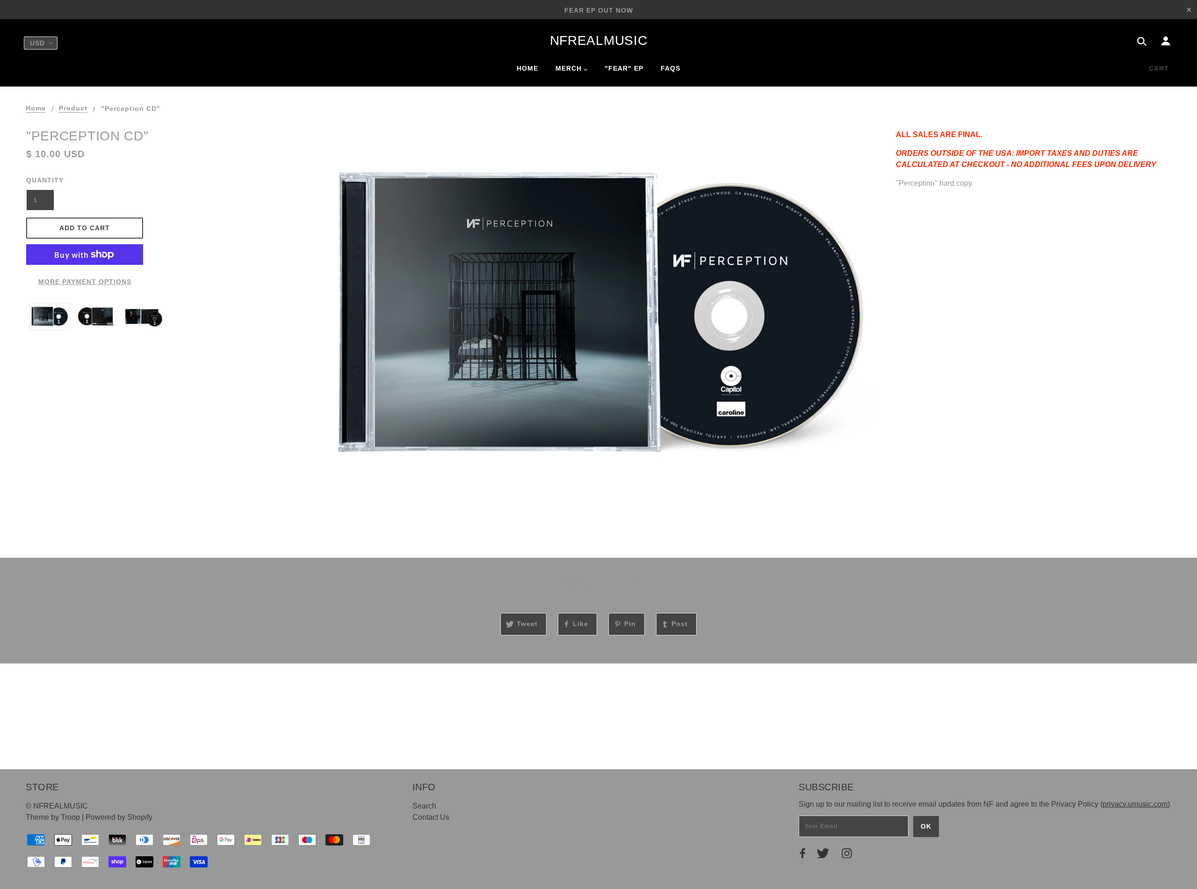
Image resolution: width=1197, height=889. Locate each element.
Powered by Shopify (119, 817)
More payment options (84, 281)
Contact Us (430, 817)
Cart (1159, 68)
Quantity (40, 180)
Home (36, 108)
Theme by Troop (53, 817)
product (73, 108)
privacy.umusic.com (1135, 804)
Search (424, 806)
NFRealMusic (599, 40)
